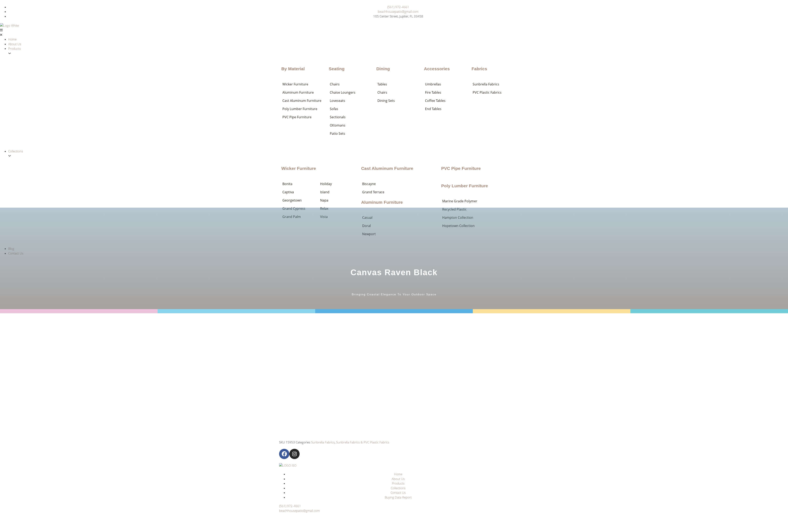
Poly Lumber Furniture (464, 185)
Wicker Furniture (298, 168)
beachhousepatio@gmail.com (299, 511)
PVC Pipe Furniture (461, 168)
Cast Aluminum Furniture (387, 168)
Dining (383, 68)
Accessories (437, 68)
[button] (394, 32)
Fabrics (479, 68)
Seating (337, 68)
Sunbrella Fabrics (323, 442)
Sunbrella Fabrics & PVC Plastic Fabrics (362, 442)
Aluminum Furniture (382, 202)
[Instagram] (294, 454)
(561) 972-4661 (290, 506)
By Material (293, 68)
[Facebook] (284, 454)
